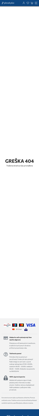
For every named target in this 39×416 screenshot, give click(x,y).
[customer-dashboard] (23, 3)
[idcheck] (17, 329)
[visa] (25, 329)
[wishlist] (28, 3)
